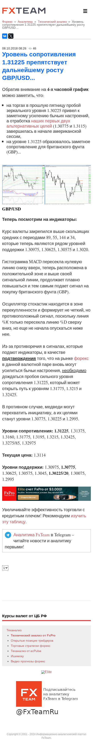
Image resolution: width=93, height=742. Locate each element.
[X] (10, 36)
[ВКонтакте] (4, 36)
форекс (81, 358)
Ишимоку (17, 656)
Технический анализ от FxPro (33, 635)
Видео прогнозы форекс (28, 661)
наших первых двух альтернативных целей (38, 123)
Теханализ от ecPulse (26, 651)
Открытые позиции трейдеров (32, 640)
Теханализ (13, 630)
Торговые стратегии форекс (30, 645)
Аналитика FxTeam (31, 535)
